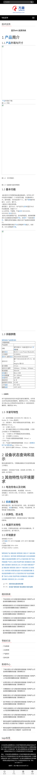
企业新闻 (6, 650)
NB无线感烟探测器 (26, 570)
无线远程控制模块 (11, 559)
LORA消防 (23, 565)
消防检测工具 (15, 565)
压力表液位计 (6, 556)
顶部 (32, 773)
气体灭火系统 (12, 562)
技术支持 (6, 657)
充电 (3, 373)
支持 (25, 206)
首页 (4, 773)
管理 (29, 200)
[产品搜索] (31, 1)
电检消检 (32, 553)
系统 (8, 501)
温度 (6, 385)
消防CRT (26, 553)
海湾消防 (14, 556)
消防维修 (8, 565)
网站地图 (30, 751)
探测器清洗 (28, 562)
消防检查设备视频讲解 (16, 584)
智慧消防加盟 (21, 556)
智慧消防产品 (6, 340)
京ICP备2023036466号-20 (21, 765)
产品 (8, 37)
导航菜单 (5, 18)
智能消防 (14, 553)
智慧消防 (13, 340)
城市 (24, 218)
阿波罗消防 (20, 562)
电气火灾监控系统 (22, 559)
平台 (16, 224)
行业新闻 (6, 646)
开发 (19, 218)
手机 (13, 773)
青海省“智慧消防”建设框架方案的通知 (21, 587)
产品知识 (6, 654)
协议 (10, 213)
